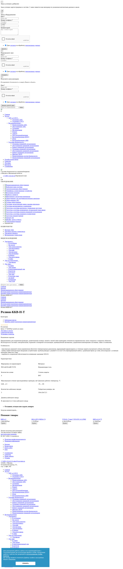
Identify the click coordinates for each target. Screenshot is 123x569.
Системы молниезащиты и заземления (18, 206)
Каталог (3, 300)
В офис (10, 259)
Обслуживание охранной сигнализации (25, 151)
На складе (11, 245)
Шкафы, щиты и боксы (13, 219)
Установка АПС (17, 119)
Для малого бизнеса (11, 233)
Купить (4, 423)
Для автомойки (13, 253)
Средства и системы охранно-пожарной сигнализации (24, 212)
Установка (15, 128)
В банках (11, 255)
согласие (13, 45)
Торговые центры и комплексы (15, 231)
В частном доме (13, 276)
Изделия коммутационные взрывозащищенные (16, 304)
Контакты (8, 164)
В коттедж (11, 271)
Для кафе (11, 250)
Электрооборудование (13, 221)
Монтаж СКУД (17, 154)
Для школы (12, 262)
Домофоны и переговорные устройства (19, 191)
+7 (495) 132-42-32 (9, 176)
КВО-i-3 (3, 419)
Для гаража (12, 267)
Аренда (14, 133)
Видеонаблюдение (15, 123)
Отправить (5, 75)
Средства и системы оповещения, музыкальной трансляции (25, 210)
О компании (9, 166)
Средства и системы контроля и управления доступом (24, 208)
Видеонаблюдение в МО (20, 140)
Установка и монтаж (7, 334)
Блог (6, 449)
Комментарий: (5, 28)
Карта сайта (8, 448)
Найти (21, 107)
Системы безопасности (16, 142)
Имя (3, 16)
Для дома (8, 264)
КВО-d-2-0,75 (97, 419)
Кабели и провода (12, 194)
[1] (1, 325)
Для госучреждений (12, 260)
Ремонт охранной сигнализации (22, 152)
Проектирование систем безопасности (24, 156)
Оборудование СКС (12, 200)
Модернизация (17, 130)
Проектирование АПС (19, 125)
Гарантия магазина (7, 332)
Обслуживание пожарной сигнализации (25, 145)
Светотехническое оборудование (17, 189)
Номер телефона (7, 20)
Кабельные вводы (10, 320)
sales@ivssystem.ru (19, 461)
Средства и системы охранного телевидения (20, 214)
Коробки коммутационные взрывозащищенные (16, 305)
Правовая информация (12, 441)
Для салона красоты (15, 247)
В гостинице (12, 243)
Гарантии (8, 161)
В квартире (12, 279)
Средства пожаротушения (14, 216)
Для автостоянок (13, 257)
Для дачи (11, 274)
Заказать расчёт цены (8, 105)
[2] (3, 325)
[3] (4, 325)
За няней (11, 278)
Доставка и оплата (7, 330)
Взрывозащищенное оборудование (17, 185)
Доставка (8, 163)
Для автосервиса (13, 248)
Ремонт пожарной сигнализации (23, 147)
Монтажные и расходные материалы (18, 196)
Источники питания (12, 193)
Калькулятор (9, 446)
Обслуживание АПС (19, 126)
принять (25, 563)
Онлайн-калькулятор (11, 159)
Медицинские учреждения (13, 235)
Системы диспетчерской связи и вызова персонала (22, 204)
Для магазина (12, 252)
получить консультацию (9, 434)
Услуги (7, 116)
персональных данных (32, 45)
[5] (7, 325)
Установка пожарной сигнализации (24, 144)
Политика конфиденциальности (15, 439)
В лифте (11, 266)
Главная (7, 114)
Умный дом (10, 217)
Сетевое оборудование (13, 202)
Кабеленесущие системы (14, 187)
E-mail (3, 24)
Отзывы (7, 458)
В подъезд (11, 272)
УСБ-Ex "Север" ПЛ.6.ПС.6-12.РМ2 (74, 419)
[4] (6, 325)
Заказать (4, 49)
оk (2, 10)
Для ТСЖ (11, 281)
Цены (14, 139)
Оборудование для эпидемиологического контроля (22, 198)
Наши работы (9, 456)
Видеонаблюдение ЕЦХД (20, 137)
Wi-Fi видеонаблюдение (20, 135)
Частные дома (9, 230)
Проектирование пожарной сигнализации (26, 158)
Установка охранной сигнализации (23, 149)
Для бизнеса (9, 241)
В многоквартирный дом (16, 269)
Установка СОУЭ (18, 121)
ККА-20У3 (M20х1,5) (39, 419)
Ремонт (14, 132)
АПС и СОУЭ (13, 118)
